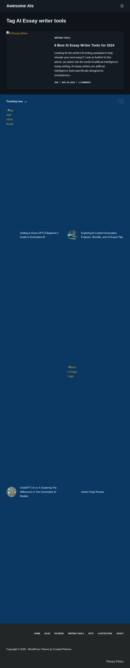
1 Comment (85, 82)
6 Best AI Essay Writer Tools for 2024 (84, 45)
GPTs (91, 633)
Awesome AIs (20, 5)
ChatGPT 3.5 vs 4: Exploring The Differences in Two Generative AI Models (38, 491)
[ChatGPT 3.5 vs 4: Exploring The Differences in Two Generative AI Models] (11, 492)
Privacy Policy (115, 661)
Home (37, 633)
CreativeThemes (62, 649)
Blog (47, 633)
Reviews (59, 633)
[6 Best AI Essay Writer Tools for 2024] (27, 60)
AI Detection (105, 633)
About (120, 633)
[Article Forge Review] (73, 492)
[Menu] (122, 5)
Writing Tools (62, 38)
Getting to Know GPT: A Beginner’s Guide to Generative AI (39, 235)
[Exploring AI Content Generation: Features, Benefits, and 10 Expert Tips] (73, 235)
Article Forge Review (92, 491)
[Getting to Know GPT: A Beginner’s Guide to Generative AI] (11, 235)
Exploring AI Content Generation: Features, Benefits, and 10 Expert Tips (102, 235)
